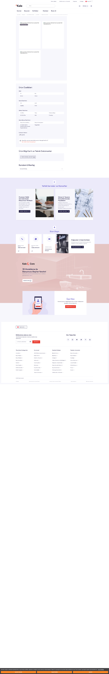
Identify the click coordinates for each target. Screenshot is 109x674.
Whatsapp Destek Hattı (56, 370)
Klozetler (17, 362)
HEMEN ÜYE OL (69, 306)
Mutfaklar (35, 11)
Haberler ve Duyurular (38, 357)
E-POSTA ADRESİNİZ (21, 341)
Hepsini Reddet (54, 672)
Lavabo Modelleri (73, 362)
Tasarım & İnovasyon (38, 372)
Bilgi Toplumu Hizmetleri (89, 381)
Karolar (19, 11)
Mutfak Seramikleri (19, 367)
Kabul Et (90, 672)
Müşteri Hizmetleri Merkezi (57, 365)
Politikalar (17, 381)
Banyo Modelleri (73, 355)
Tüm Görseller (24, 24)
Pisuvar (71, 367)
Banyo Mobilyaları (19, 357)
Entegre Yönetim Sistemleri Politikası (55, 381)
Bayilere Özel (36, 355)
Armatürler (18, 353)
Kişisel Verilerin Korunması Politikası (34, 381)
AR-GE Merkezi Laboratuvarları (39, 353)
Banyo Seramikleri (19, 360)
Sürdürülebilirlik (36, 370)
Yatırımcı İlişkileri (53, 1)
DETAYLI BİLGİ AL (24, 211)
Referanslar (36, 365)
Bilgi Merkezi (54, 355)
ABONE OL (36, 341)
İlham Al (53, 11)
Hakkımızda (36, 360)
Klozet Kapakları (19, 365)
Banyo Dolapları (18, 355)
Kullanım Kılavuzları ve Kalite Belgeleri (58, 360)
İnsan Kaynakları (37, 362)
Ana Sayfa (18, 14)
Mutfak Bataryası (73, 365)
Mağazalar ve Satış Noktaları (57, 362)
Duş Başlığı (72, 357)
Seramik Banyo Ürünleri (30, 14)
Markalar (45, 11)
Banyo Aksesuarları (73, 353)
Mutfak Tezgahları (19, 370)
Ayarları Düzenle (18, 672)
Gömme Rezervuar (73, 360)
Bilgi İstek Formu (55, 353)
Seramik (71, 370)
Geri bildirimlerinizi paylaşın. (29, 141)
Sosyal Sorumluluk (37, 367)
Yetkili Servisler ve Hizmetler (64, 1)
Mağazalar (75, 1)
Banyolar (27, 11)
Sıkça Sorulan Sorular (56, 367)
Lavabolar (37, 14)
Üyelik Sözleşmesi (73, 381)
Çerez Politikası (101, 669)
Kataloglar (81, 1)
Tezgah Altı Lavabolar (44, 14)
